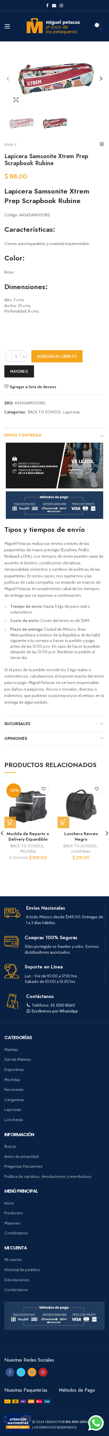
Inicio (8, 144)
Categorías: (15, 412)
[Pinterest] (43, 1372)
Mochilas (28, 851)
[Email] (32, 1372)
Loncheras (81, 851)
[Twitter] (21, 1372)
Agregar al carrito (57, 356)
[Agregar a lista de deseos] (44, 789)
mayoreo (19, 371)
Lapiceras (71, 412)
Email (54, 5)
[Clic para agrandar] (16, 100)
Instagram (61, 5)
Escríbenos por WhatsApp (55, 1011)
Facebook (47, 5)
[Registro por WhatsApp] (96, 1423)
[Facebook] (10, 1372)
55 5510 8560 (62, 1005)
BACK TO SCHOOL (44, 412)
